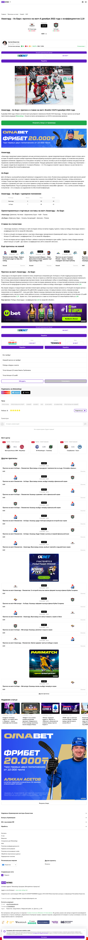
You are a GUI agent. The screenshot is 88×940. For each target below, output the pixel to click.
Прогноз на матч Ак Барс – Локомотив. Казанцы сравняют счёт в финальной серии (31, 494)
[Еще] (86, 2)
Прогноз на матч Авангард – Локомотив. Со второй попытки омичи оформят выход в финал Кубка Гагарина (40, 590)
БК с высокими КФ (7, 822)
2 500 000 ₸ (32, 343)
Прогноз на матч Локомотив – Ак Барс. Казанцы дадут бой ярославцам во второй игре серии (35, 520)
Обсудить (22, 381)
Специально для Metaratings (9, 841)
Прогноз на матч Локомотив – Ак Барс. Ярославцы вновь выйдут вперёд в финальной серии (35, 481)
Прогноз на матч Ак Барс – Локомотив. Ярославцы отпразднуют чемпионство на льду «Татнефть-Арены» (39, 468)
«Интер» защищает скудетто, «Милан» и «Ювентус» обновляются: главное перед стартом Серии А (50, 721)
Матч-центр (5, 438)
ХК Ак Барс (48, 404)
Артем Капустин (13, 42)
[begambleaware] (43, 922)
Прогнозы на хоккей (71, 404)
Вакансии (4, 838)
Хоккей (28, 404)
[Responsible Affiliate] (66, 922)
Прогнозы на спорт (17, 404)
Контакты (3, 833)
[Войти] (83, 2)
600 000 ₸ (65, 55)
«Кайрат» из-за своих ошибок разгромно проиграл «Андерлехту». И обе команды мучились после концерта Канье (30, 721)
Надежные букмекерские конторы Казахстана (17, 813)
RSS (2, 843)
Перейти (44, 61)
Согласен (44, 937)
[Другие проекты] (6, 2)
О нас (3, 836)
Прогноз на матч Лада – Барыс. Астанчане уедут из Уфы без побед (13, 258)
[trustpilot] (32, 922)
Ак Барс (56, 29)
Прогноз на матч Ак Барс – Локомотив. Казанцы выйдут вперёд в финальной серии (32, 507)
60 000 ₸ (75, 343)
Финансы (47, 864)
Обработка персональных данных (10, 854)
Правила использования (8, 848)
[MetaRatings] (6, 882)
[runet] (3, 922)
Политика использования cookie (10, 851)
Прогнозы (5, 404)
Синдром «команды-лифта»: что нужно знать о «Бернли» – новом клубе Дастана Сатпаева (10, 720)
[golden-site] (10, 922)
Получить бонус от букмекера (44, 123)
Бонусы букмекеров (8, 817)
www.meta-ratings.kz (21, 890)
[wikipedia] (21, 922)
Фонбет (35, 404)
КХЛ (42, 404)
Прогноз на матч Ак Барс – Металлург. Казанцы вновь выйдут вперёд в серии (29, 686)
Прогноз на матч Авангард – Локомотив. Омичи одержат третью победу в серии (30, 643)
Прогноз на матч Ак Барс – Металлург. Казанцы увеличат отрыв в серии (27, 630)
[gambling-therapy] (55, 922)
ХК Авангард (32, 29)
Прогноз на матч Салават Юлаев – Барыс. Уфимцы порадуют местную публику (65, 258)
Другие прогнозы (9, 458)
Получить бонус (44, 803)
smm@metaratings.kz (12, 904)
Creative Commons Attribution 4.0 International (39, 913)
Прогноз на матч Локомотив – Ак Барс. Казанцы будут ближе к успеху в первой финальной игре (36, 534)
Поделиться (79, 410)
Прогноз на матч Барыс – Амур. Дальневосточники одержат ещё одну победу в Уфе (40, 258)
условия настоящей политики (40, 933)
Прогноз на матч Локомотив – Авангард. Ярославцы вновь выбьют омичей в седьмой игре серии (36, 547)
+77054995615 (10, 906)
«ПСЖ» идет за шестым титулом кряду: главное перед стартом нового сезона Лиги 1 (69, 720)
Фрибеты (4, 826)
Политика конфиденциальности (10, 846)
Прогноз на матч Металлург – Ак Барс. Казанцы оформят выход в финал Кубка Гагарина (33, 603)
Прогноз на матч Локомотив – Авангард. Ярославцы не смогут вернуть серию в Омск (32, 616)
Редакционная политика (8, 856)
